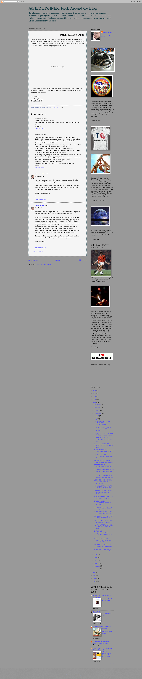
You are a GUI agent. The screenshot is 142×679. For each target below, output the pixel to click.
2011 (94, 399)
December (97, 404)
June (96, 554)
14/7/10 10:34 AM (40, 248)
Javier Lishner (39, 174)
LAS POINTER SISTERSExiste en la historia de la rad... (103, 521)
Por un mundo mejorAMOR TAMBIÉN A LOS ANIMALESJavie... (102, 422)
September (97, 413)
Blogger (80, 675)
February (97, 566)
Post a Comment (38, 252)
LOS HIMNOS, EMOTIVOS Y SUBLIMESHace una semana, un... (103, 481)
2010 (94, 402)
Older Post (82, 260)
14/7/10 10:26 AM (40, 199)
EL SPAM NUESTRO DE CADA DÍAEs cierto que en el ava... (103, 497)
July (95, 419)
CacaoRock (96, 612)
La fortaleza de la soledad (101, 641)
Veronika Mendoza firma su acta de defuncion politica (107, 631)
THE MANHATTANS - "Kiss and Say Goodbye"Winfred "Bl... (103, 450)
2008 (94, 575)
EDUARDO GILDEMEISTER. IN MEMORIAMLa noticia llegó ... (104, 471)
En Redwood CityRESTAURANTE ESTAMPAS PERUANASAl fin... (103, 533)
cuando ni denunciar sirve (100, 643)
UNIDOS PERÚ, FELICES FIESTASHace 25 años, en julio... (103, 439)
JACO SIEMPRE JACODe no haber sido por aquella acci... (103, 461)
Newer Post (33, 260)
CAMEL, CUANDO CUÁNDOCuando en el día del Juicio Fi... (103, 502)
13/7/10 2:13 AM (40, 128)
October (97, 410)
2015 (94, 393)
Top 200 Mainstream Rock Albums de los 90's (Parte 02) (107, 654)
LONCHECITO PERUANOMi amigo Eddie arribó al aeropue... (102, 429)
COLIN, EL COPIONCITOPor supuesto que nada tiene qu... (104, 476)
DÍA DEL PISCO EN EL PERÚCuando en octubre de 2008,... (103, 456)
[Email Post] (62, 107)
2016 (94, 390)
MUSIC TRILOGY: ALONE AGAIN (107, 599)
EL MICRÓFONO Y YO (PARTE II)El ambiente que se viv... (104, 512)
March (96, 563)
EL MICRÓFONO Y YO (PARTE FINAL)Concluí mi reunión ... (104, 508)
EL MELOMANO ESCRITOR (102, 627)
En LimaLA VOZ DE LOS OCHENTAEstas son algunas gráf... (103, 445)
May (96, 557)
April (96, 560)
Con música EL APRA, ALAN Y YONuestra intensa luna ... (103, 434)
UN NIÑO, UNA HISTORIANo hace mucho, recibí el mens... (103, 492)
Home (57, 260)
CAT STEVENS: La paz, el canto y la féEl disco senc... (103, 465)
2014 (94, 396)
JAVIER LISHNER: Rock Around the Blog (62, 8)
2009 (94, 572)
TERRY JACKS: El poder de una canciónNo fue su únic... (103, 550)
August (96, 416)
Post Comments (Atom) (44, 264)
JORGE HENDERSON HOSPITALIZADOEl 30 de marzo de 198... (102, 540)
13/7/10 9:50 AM (40, 168)
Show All (112, 663)
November (97, 407)
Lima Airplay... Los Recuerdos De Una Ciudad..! (102, 649)
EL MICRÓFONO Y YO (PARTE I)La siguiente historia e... (104, 516)
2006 (94, 581)
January (97, 569)
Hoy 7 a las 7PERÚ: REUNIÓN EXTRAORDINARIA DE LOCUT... (103, 526)
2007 (94, 578)
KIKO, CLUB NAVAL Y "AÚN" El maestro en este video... (103, 486)
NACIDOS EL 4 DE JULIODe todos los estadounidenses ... (103, 545)
